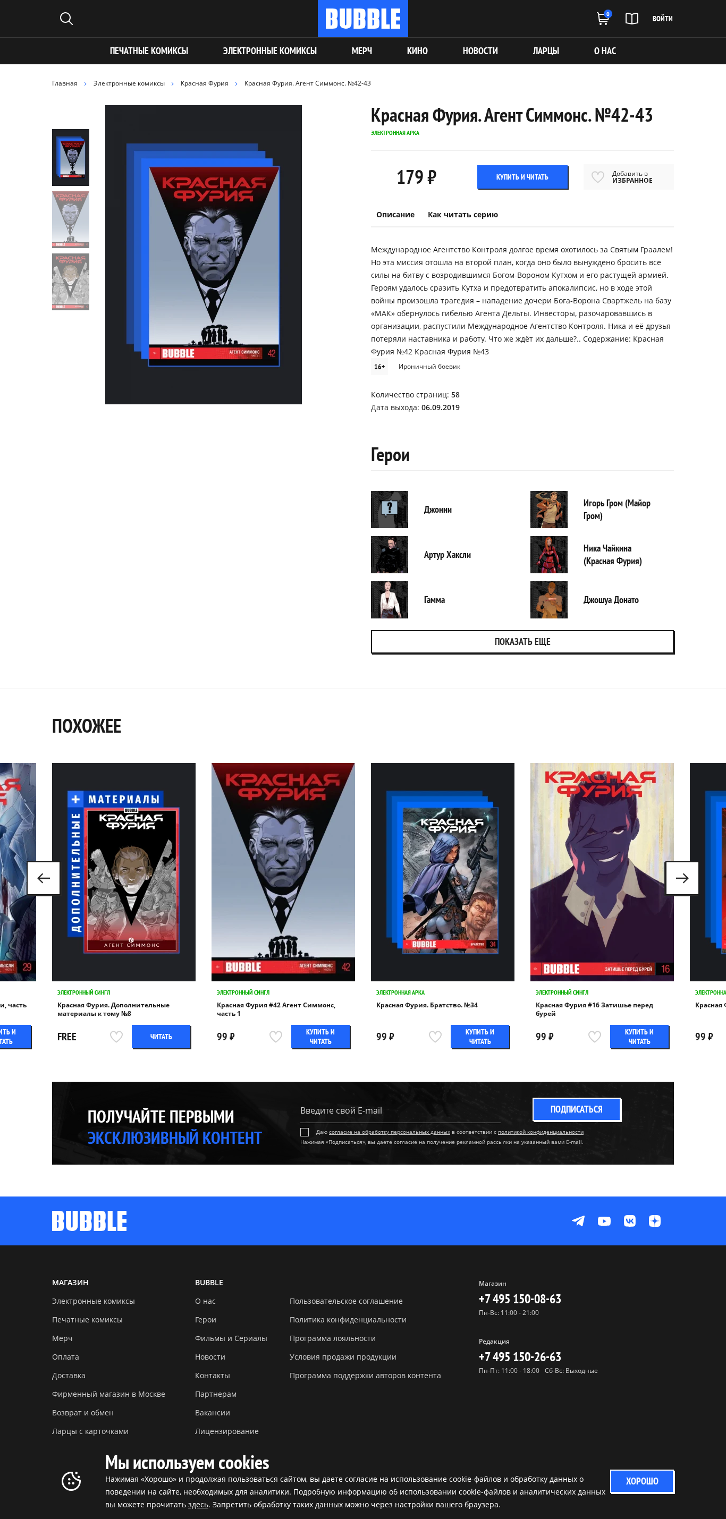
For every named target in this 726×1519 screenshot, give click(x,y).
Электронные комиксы (270, 51)
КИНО (417, 51)
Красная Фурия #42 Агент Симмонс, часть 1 (276, 1009)
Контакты (212, 1375)
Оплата (65, 1357)
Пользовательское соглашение (346, 1301)
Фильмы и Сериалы (231, 1338)
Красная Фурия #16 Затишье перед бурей (594, 1009)
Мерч (62, 1338)
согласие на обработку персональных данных (389, 1131)
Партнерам (216, 1394)
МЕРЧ (362, 51)
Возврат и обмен (83, 1412)
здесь (198, 1504)
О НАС (605, 51)
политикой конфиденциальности (541, 1131)
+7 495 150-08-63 (520, 1299)
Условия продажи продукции (343, 1357)
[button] (682, 878)
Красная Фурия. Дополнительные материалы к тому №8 (113, 1009)
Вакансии (212, 1412)
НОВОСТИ (480, 51)
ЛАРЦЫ (546, 51)
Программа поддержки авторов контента (365, 1375)
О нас (205, 1301)
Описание (395, 214)
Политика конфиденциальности (348, 1319)
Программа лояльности (333, 1338)
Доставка (69, 1375)
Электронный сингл (83, 992)
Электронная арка (400, 992)
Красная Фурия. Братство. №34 (427, 1005)
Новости (210, 1357)
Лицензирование (227, 1431)
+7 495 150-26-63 (520, 1356)
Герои (205, 1319)
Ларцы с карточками (90, 1431)
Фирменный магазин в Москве (108, 1394)
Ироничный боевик (429, 366)
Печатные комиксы (149, 51)
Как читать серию (463, 214)
